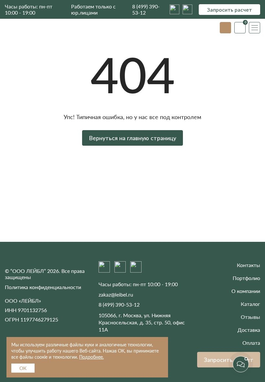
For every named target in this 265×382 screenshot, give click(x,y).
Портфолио (246, 278)
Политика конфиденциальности (43, 287)
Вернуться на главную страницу (132, 137)
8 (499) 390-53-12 (146, 9)
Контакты (248, 265)
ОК (22, 368)
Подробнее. (91, 357)
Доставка (249, 330)
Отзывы (250, 317)
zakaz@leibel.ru (116, 294)
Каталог (250, 304)
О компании (245, 291)
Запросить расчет (229, 9)
